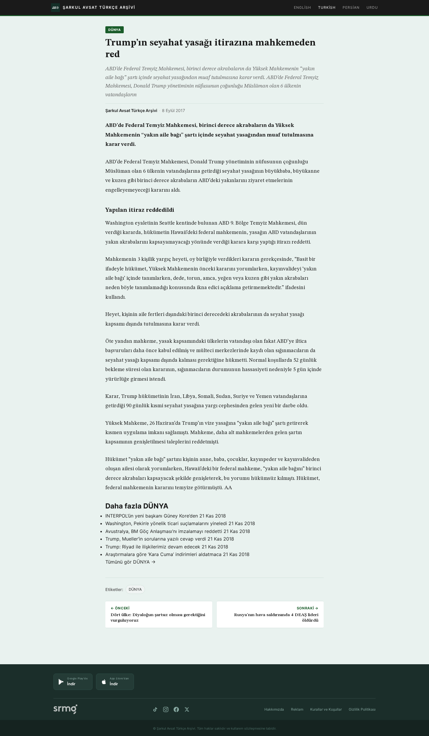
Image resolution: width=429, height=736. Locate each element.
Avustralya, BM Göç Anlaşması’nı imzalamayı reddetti (163, 531)
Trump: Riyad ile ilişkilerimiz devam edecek (152, 547)
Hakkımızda (274, 709)
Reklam (297, 709)
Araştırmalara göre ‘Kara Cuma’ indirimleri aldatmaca (163, 554)
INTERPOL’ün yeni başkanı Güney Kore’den (151, 516)
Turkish (327, 7)
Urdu (372, 7)
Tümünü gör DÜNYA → (130, 562)
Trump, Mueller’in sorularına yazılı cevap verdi (155, 539)
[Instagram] (165, 709)
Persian (351, 7)
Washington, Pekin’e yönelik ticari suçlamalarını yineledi (166, 523)
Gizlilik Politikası (362, 709)
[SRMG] (65, 709)
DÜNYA (114, 30)
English (302, 7)
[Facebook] (176, 709)
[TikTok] (155, 709)
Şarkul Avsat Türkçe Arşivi (131, 110)
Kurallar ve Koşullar (326, 709)
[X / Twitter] (186, 709)
